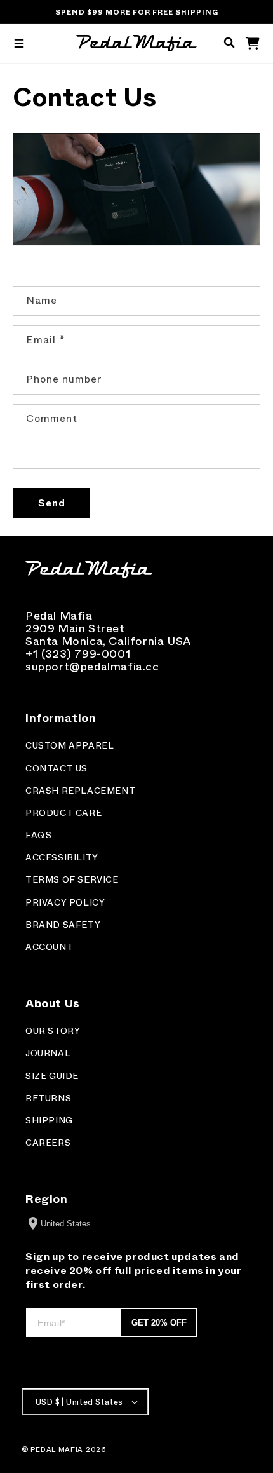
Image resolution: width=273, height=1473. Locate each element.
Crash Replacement (80, 790)
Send (51, 503)
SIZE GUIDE (52, 1076)
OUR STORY (52, 1031)
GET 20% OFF (159, 1322)
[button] (19, 44)
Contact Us (56, 768)
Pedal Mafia (56, 1449)
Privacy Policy (65, 902)
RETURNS (48, 1098)
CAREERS (47, 1142)
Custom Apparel (69, 745)
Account (49, 947)
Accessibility (61, 857)
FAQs (38, 835)
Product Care (63, 813)
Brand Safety (62, 925)
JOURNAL (47, 1053)
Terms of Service (72, 879)
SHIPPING (49, 1120)
